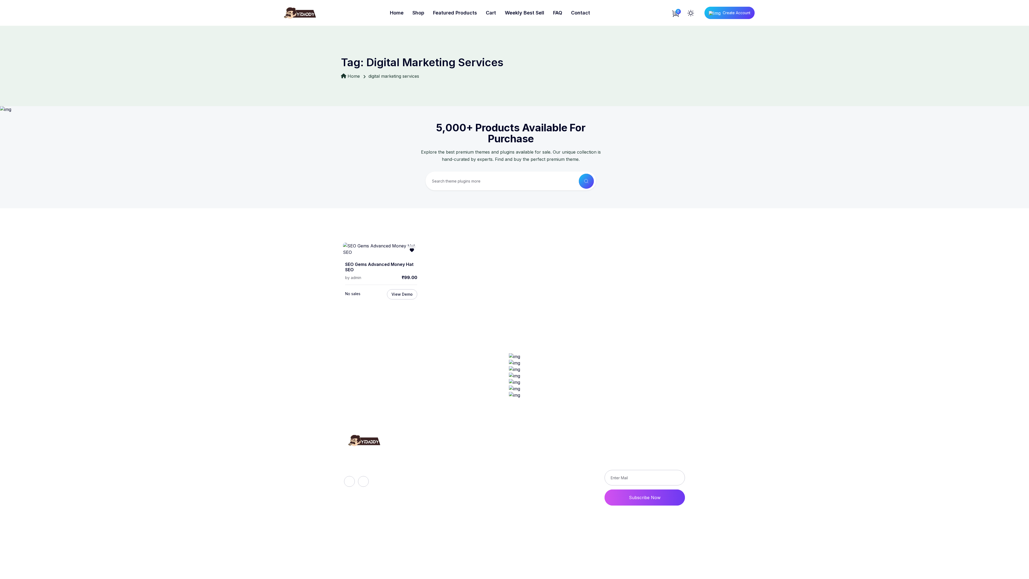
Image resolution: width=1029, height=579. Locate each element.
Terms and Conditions (558, 479)
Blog (440, 470)
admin (356, 277)
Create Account (736, 12)
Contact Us (547, 488)
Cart (491, 13)
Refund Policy (550, 452)
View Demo (402, 294)
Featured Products (455, 13)
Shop (418, 13)
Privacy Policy (550, 470)
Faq (439, 461)
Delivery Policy (551, 461)
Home (397, 13)
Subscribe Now (645, 497)
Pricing (443, 488)
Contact (580, 13)
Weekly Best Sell (524, 13)
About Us (445, 452)
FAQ (557, 13)
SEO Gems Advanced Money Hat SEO (379, 267)
